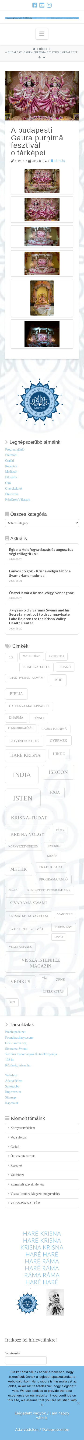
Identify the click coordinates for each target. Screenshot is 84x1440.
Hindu (59, 754)
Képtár (59, 161)
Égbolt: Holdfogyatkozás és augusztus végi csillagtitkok (41, 551)
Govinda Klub (24, 741)
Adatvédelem (13, 1081)
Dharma (16, 717)
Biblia (16, 693)
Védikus (20, 981)
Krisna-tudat (29, 818)
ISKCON (58, 772)
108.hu (9, 1060)
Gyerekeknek (13, 488)
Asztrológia (31, 656)
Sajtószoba (12, 1086)
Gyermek (58, 740)
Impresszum (13, 1092)
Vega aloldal (18, 1137)
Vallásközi (17, 1175)
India (22, 774)
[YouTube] (41, 5)
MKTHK (18, 869)
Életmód (10, 455)
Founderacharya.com (19, 1037)
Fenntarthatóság (20, 728)
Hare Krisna (25, 755)
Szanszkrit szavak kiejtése (27, 1184)
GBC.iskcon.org (15, 1043)
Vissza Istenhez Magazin (40, 963)
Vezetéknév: (13, 1353)
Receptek (11, 466)
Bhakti (65, 667)
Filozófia (11, 477)
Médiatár (11, 471)
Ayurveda (56, 656)
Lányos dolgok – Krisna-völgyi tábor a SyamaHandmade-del (40, 573)
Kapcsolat (11, 1103)
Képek (60, 830)
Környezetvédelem (23, 846)
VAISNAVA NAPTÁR (25, 1203)
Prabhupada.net (15, 1032)
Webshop (11, 1075)
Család (9, 460)
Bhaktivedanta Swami (26, 678)
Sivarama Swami (28, 903)
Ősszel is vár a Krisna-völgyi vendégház (41, 593)
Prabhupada (51, 867)
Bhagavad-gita (36, 667)
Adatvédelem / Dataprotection (42, 1429)
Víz (44, 978)
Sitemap (10, 1097)
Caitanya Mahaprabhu (29, 706)
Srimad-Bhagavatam (28, 916)
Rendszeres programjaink (48, 890)
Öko (8, 483)
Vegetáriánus (20, 947)
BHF (58, 680)
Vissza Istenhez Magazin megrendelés (35, 1194)
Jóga (55, 792)
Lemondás (54, 846)
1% (11, 657)
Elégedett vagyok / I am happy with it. (42, 1415)
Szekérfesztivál (27, 929)
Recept (13, 889)
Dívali (38, 718)
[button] (42, 33)
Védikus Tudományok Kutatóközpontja (31, 1054)
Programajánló (14, 449)
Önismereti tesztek (22, 1156)
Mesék (52, 856)
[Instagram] (49, 5)
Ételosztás (11, 494)
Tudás (58, 936)
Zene (60, 980)
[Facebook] (34, 5)
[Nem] (78, 1403)
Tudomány (63, 927)
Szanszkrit (65, 914)
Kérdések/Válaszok (17, 499)
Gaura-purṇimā (54, 729)
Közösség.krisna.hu (18, 1065)
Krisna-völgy (27, 834)
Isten (22, 798)
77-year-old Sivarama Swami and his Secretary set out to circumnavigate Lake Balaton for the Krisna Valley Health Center (39, 616)
